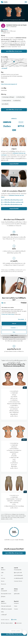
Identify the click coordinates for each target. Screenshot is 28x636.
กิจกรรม (2, 581)
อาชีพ (2, 572)
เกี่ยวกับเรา (3, 569)
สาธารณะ (3, 578)
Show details (21, 319)
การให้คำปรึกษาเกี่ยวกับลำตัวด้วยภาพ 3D (12, 204)
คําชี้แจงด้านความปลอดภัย (6, 609)
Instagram (16, 603)
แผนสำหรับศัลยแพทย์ (18, 575)
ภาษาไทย (14, 619)
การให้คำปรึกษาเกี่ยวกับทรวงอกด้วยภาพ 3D (13, 202)
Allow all (14, 323)
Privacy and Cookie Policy (7, 314)
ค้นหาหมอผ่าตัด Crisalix (6, 593)
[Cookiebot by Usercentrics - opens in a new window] (21, 303)
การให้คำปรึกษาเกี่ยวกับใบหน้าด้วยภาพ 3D (13, 200)
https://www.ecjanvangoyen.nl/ (9, 84)
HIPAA (2, 611)
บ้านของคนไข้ (4, 590)
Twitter (15, 606)
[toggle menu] (26, 2)
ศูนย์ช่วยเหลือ (16, 593)
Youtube (16, 609)
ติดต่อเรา (16, 590)
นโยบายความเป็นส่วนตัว (6, 606)
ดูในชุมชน (3, 596)
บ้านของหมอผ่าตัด (17, 569)
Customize (13, 327)
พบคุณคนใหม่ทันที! (14, 163)
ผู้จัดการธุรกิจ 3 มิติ (18, 572)
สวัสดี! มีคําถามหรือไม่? (15, 630)
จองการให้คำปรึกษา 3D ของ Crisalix (14, 51)
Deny (14, 332)
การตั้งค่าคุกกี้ (3, 614)
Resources (3, 584)
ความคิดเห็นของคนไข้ (18, 578)
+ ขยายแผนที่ (4, 68)
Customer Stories (18, 581)
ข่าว (2, 575)
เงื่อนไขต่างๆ (3, 603)
